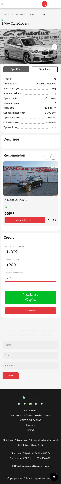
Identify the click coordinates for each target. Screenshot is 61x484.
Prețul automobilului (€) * (14, 246)
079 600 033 (43, 458)
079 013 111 (36, 445)
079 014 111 (29, 458)
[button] (55, 47)
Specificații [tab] (16, 69)
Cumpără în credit (24, 220)
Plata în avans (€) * (12, 260)
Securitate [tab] (44, 69)
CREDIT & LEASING (30, 420)
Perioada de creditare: (14, 273)
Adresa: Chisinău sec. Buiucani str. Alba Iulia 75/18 (32, 440)
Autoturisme (19, 15)
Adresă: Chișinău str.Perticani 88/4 (32, 453)
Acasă (6, 15)
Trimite (10, 375)
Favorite (30, 425)
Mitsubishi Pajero (16, 199)
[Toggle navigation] (56, 4)
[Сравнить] (54, 220)
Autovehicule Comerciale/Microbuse (30, 415)
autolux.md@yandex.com (35, 466)
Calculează (30, 310)
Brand (30, 430)
